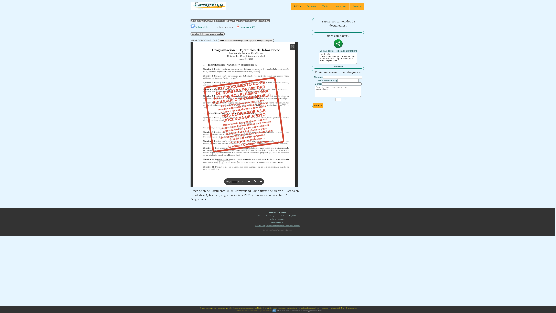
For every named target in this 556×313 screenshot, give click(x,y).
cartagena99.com (277, 222)
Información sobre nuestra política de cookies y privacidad (297, 311)
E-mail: (318, 84)
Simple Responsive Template (282, 230)
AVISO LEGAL (260, 225)
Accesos (357, 6)
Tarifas (326, 6)
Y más (320, 311)
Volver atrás (201, 27)
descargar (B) (247, 27)
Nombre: (318, 77)
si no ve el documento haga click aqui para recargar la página (246, 41)
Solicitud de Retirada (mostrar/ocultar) (207, 34)
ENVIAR (318, 105)
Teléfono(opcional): (328, 80)
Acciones (311, 6)
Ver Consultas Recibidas (274, 225)
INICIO (297, 6)
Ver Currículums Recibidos (291, 225)
